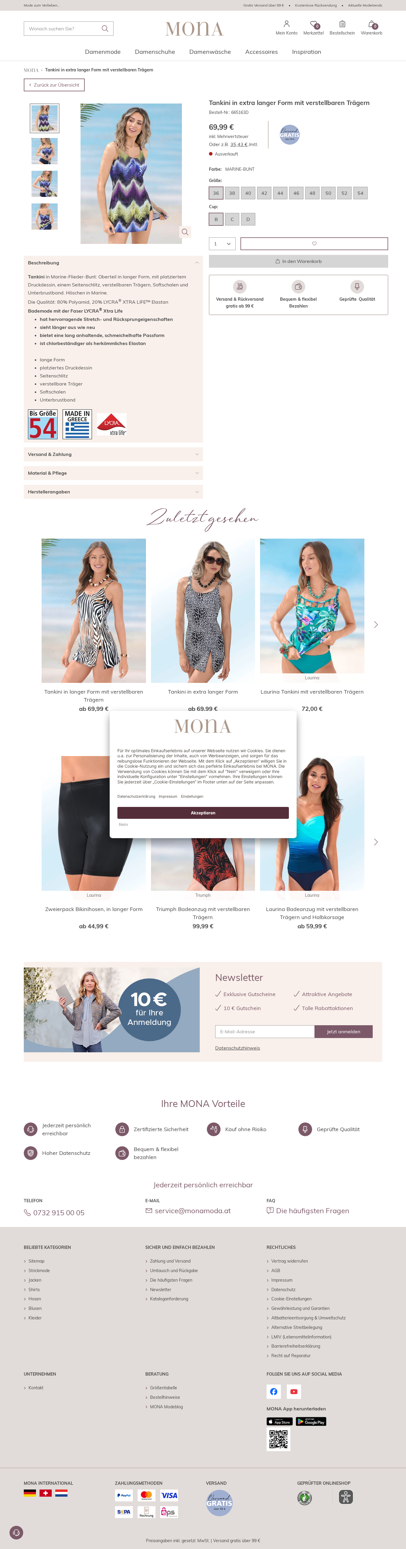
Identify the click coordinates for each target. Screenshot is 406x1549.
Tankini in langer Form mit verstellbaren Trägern (93, 695)
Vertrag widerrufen (289, 1261)
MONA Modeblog (166, 1407)
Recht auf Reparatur (291, 1355)
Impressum (281, 1280)
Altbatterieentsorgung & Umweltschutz (308, 1318)
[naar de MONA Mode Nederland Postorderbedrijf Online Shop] (61, 1493)
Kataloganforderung (169, 1299)
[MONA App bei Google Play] (311, 1421)
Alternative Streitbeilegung (296, 1327)
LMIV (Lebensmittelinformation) (301, 1337)
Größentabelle (163, 1387)
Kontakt (36, 1387)
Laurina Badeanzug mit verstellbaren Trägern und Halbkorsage (312, 913)
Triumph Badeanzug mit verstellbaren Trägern (203, 913)
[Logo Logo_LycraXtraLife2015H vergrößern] (112, 424)
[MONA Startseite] (194, 28)
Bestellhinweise (165, 1397)
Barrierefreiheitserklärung (295, 1346)
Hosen (35, 1299)
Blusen (35, 1308)
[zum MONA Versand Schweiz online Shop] (46, 1493)
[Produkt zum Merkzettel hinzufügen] (314, 243)
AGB (275, 1270)
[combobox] (69, 28)
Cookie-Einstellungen (291, 1299)
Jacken (35, 1280)
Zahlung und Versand (170, 1261)
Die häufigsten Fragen (312, 1210)
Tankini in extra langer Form (203, 691)
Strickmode (39, 1270)
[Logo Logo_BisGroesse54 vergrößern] (43, 424)
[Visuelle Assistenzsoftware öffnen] (342, 1497)
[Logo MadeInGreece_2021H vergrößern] (77, 424)
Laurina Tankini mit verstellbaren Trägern (312, 691)
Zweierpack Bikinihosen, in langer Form (94, 909)
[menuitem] (103, 53)
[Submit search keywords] (105, 28)
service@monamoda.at (193, 1210)
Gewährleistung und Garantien (300, 1308)
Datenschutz (283, 1289)
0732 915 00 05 (58, 1212)
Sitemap (36, 1261)
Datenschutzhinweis (237, 1048)
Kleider (35, 1318)
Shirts (34, 1289)
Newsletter (160, 1289)
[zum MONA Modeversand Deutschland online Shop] (30, 1493)
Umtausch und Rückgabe (174, 1270)
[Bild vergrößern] (185, 232)
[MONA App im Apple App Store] (280, 1421)
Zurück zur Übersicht (56, 85)
